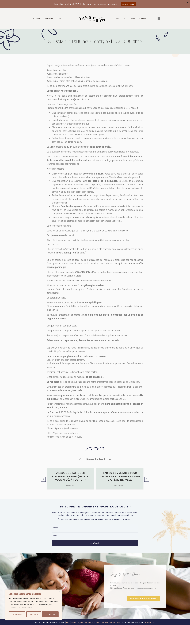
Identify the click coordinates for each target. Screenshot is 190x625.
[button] (43, 479)
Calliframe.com (149, 622)
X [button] (187, 2)
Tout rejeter (34, 614)
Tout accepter (50, 614)
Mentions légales (77, 622)
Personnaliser (17, 614)
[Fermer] (59, 591)
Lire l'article (70, 486)
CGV (67, 622)
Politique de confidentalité (94, 622)
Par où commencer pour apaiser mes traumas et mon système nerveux (120, 476)
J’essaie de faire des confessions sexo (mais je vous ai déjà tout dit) (70, 476)
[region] (33, 605)
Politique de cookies (112, 622)
